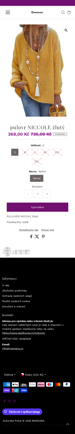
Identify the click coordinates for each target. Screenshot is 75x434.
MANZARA (38, 420)
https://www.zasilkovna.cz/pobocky (23, 332)
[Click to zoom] (66, 30)
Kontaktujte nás (28, 230)
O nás (5, 285)
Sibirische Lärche (35, 424)
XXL (57, 152)
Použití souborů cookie (16, 301)
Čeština (8, 374)
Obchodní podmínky (14, 290)
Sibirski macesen (13, 424)
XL (45, 152)
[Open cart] (69, 12)
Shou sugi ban (55, 424)
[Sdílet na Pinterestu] (43, 237)
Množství (37, 186)
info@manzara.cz (12, 348)
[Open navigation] (11, 12)
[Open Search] (63, 12)
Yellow (37, 178)
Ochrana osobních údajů (17, 295)
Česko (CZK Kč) (34, 374)
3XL (37, 161)
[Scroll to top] (67, 426)
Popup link (47, 230)
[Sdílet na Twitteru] (37, 237)
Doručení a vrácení (13, 306)
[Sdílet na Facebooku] (31, 237)
